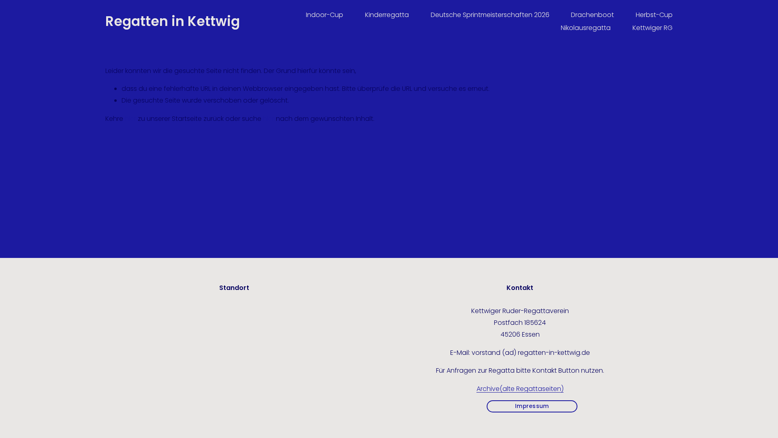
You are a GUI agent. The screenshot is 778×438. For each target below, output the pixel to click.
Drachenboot (592, 14)
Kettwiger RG (653, 27)
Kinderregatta (387, 14)
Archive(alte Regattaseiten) (520, 388)
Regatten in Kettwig (172, 21)
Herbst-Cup (654, 14)
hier (130, 118)
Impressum (532, 406)
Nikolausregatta (586, 27)
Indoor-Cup (324, 14)
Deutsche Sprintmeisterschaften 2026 (490, 14)
